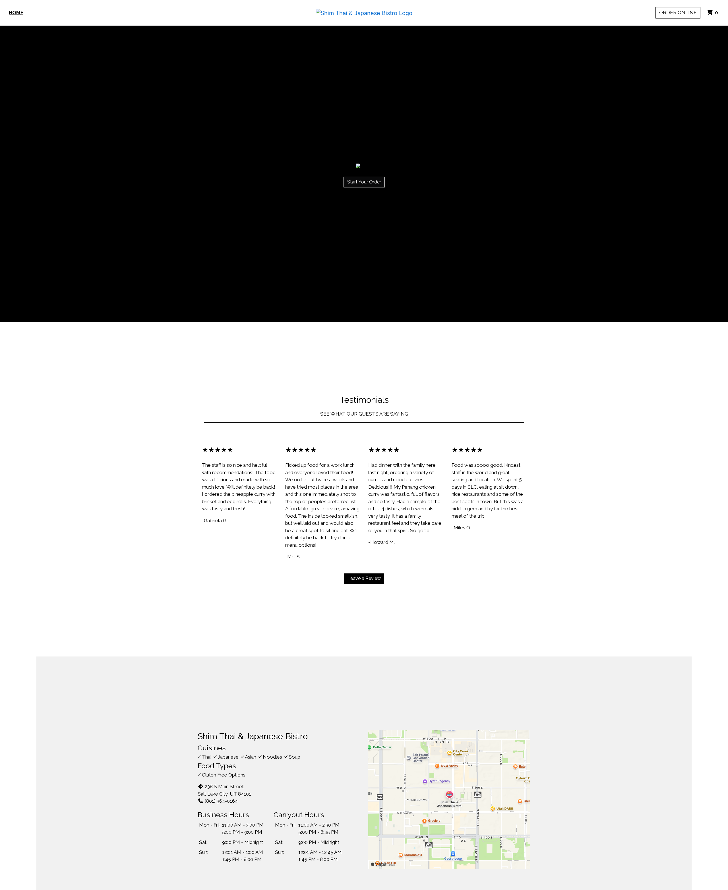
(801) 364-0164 (221, 801)
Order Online (678, 12)
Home (16, 12)
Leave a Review (364, 578)
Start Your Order (364, 182)
